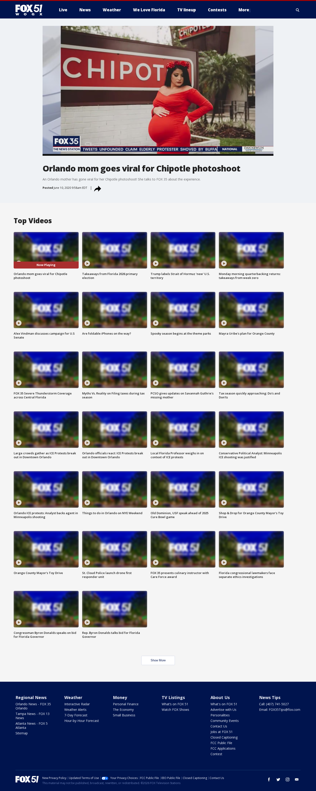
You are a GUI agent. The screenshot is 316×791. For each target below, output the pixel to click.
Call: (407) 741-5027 (274, 704)
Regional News (30, 697)
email (297, 779)
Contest (216, 754)
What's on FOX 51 (224, 704)
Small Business (124, 715)
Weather (73, 697)
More (244, 9)
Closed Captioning (224, 737)
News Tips (269, 697)
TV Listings (173, 697)
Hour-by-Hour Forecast (81, 720)
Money (120, 697)
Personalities (220, 715)
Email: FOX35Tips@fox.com (279, 709)
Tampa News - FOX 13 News (32, 716)
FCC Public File (221, 743)
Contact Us (219, 726)
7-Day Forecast (75, 715)
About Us (220, 697)
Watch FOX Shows (175, 709)
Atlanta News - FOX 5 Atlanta (31, 725)
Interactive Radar (77, 704)
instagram (287, 779)
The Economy (123, 709)
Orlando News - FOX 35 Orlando (33, 706)
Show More (158, 660)
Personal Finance (126, 704)
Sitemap (21, 733)
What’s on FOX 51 (175, 704)
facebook (269, 779)
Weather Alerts (75, 709)
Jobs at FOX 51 (222, 732)
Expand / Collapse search (298, 9)
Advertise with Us (223, 709)
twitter (278, 779)
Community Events (225, 720)
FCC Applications (223, 748)
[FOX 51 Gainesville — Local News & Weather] (30, 9)
